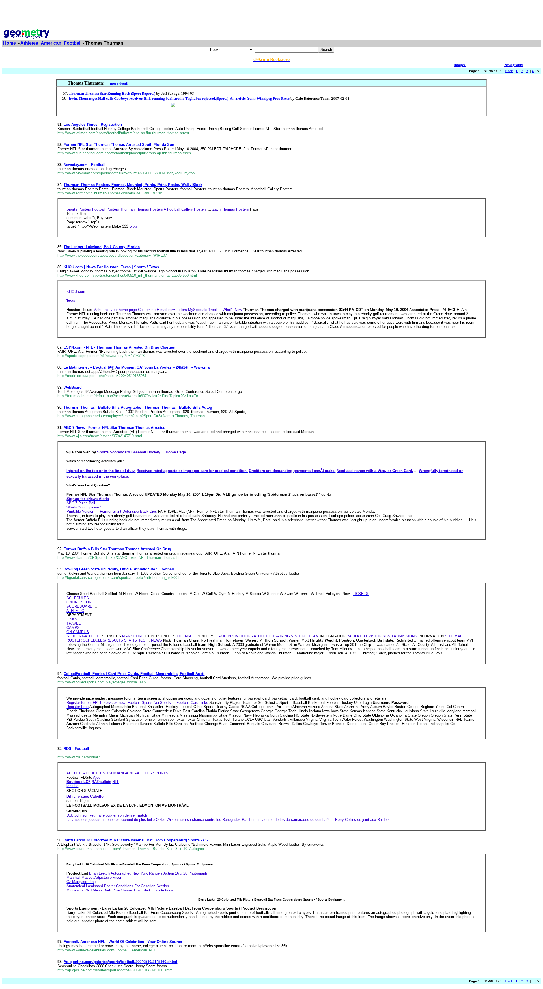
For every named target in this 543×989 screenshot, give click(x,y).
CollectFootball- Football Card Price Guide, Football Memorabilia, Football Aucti (134, 674)
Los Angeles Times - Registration (93, 124)
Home (9, 43)
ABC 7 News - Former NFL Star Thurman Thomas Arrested (114, 427)
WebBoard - (74, 387)
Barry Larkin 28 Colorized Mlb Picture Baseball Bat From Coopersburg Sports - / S (136, 840)
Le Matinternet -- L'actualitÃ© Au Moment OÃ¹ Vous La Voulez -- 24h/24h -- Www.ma (137, 367)
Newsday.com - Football (84, 165)
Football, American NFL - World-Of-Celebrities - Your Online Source (123, 942)
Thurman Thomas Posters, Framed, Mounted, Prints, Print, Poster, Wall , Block (133, 185)
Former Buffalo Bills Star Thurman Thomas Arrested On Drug (117, 549)
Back (509, 71)
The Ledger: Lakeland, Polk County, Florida (102, 247)
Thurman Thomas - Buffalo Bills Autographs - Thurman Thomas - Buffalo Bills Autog (138, 407)
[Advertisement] (271, 15)
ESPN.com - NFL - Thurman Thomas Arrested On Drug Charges (119, 347)
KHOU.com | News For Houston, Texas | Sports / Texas (111, 267)
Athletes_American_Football (50, 43)
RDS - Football (76, 748)
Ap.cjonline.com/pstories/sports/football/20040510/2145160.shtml (120, 962)
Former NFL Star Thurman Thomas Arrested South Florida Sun (119, 144)
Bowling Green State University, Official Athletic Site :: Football (119, 569)
